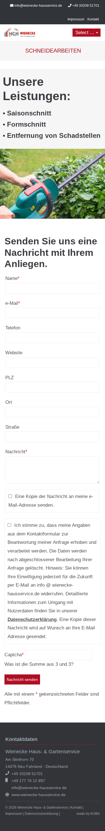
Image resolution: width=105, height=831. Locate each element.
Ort (8, 402)
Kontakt (93, 19)
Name (12, 277)
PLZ (9, 377)
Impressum (75, 19)
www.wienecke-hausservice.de (38, 794)
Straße (12, 427)
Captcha (14, 654)
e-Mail (12, 302)
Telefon (12, 327)
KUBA (95, 814)
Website (13, 352)
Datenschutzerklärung (32, 619)
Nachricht (16, 451)
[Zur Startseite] (19, 33)
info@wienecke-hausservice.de (38, 6)
